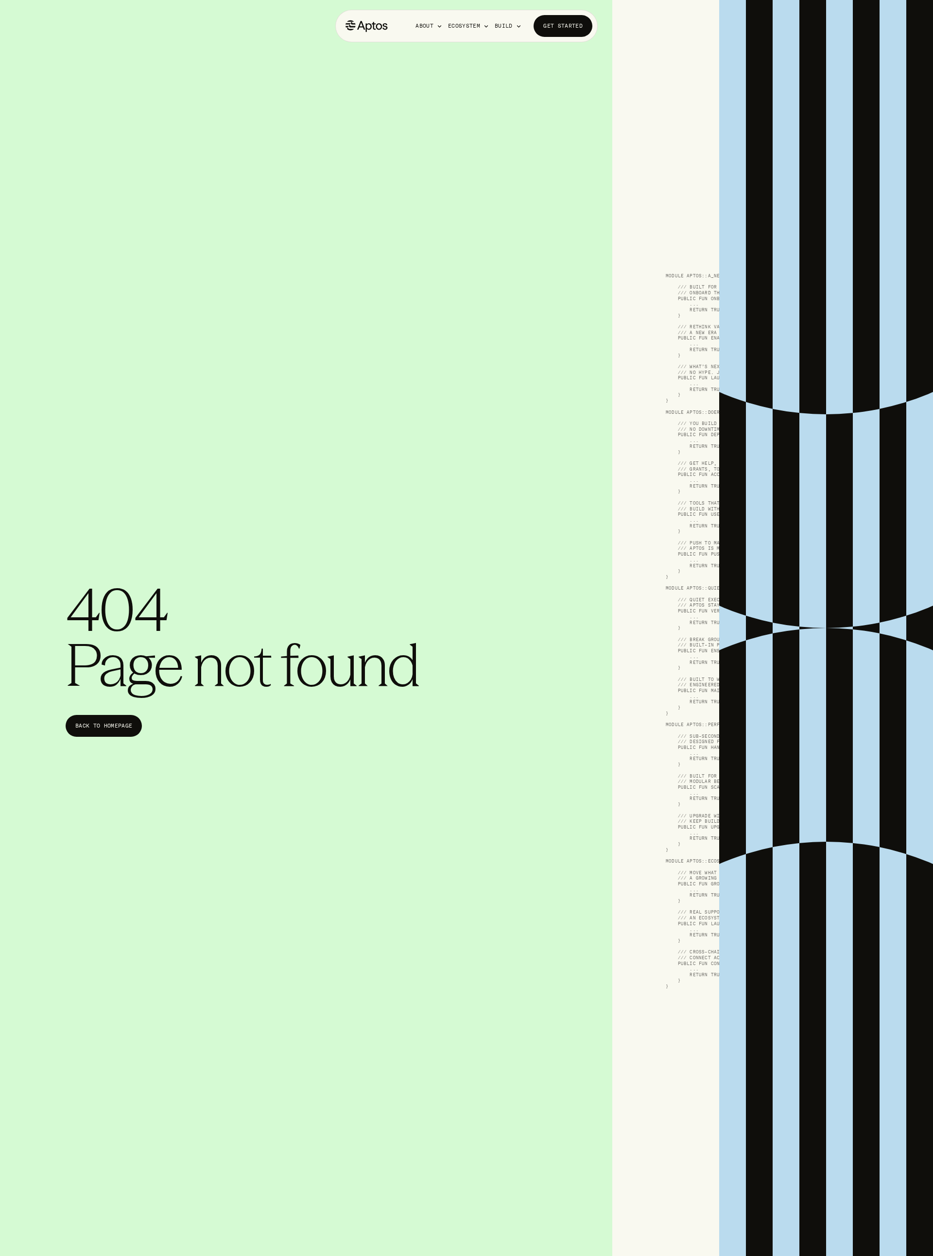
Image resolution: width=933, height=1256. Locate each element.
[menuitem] (429, 26)
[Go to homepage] (367, 25)
